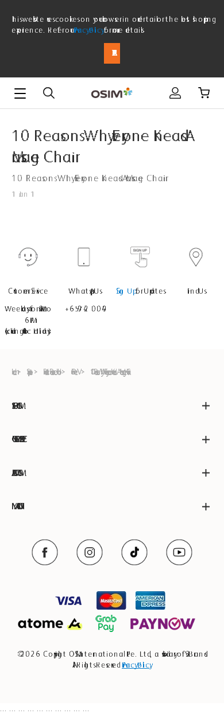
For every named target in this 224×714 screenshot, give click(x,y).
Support (28, 371)
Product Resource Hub (50, 371)
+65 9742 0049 (84, 308)
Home (12, 371)
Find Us (195, 290)
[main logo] (111, 93)
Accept (112, 53)
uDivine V (74, 371)
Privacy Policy (88, 29)
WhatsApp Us (84, 290)
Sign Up (124, 290)
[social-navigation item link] (45, 552)
